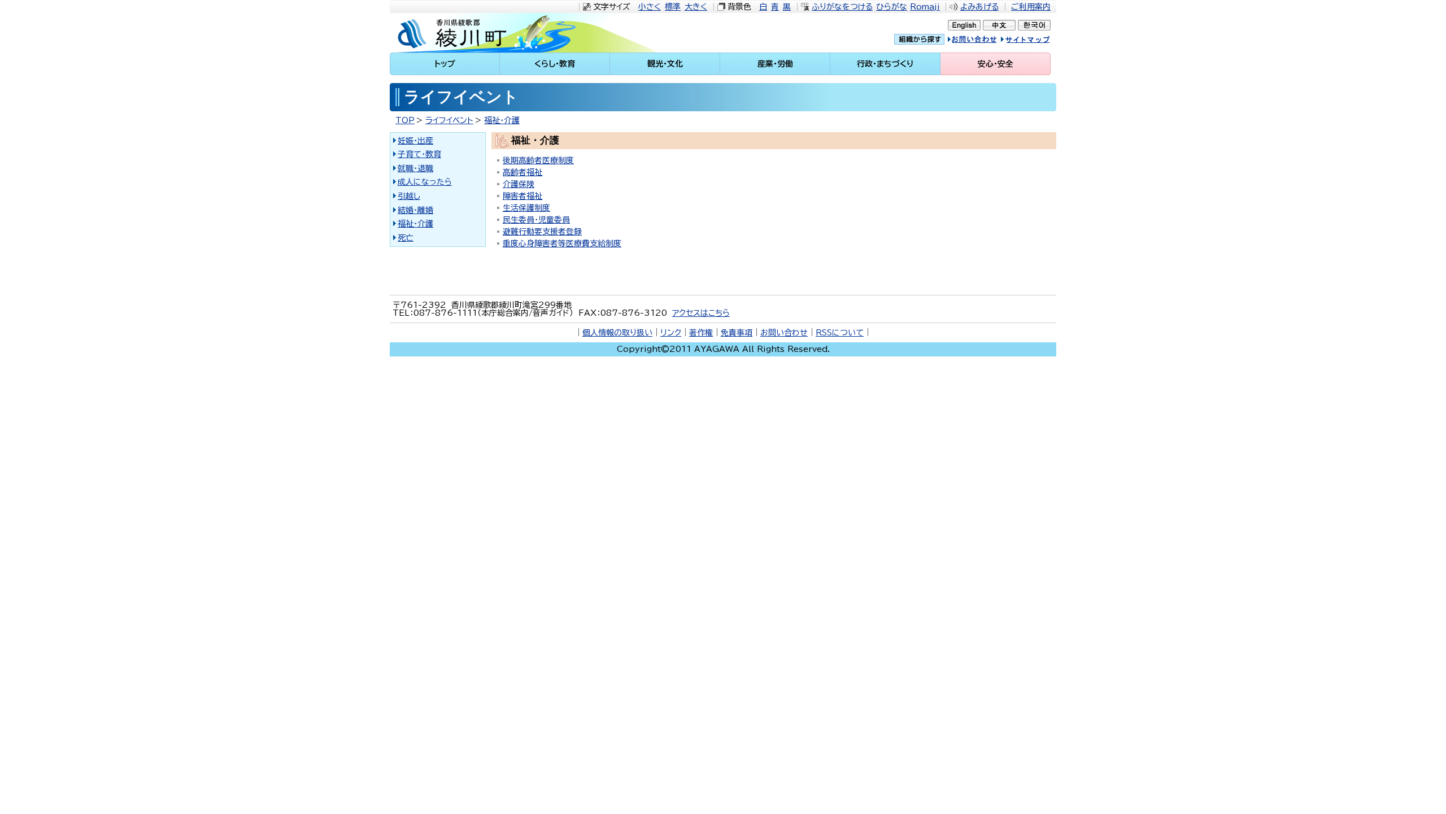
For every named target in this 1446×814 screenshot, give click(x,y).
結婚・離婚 (415, 210)
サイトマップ (1036, 41)
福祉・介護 (502, 120)
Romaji (925, 7)
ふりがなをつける (842, 7)
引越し (409, 196)
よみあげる (979, 7)
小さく (649, 7)
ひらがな (891, 7)
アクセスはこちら (701, 313)
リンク (670, 333)
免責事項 (736, 333)
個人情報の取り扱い (617, 333)
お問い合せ (984, 41)
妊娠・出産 (415, 141)
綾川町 (486, 33)
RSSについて (840, 333)
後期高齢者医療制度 (538, 160)
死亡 (405, 238)
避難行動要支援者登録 (542, 232)
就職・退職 (415, 168)
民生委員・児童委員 (536, 220)
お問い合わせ (784, 333)
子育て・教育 (419, 154)
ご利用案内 (1031, 7)
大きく (696, 7)
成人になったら (425, 182)
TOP (405, 120)
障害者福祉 (522, 196)
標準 (673, 7)
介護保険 (518, 184)
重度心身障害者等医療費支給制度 (562, 243)
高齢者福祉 (522, 172)
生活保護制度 (526, 208)
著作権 (701, 333)
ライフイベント (449, 120)
